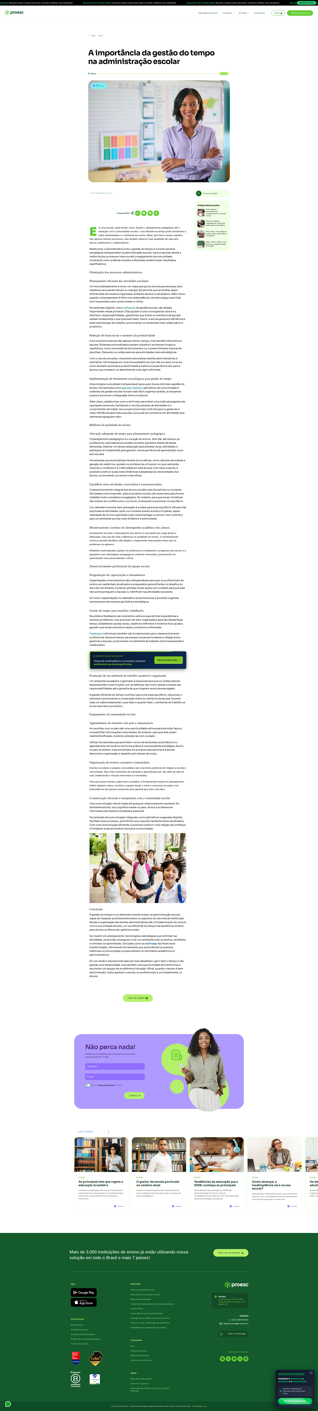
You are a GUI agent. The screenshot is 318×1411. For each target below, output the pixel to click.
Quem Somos (77, 1325)
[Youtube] (234, 1358)
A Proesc (243, 13)
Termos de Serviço (79, 1344)
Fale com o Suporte (139, 1383)
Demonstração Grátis (168, 660)
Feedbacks (95, 633)
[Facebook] (222, 1358)
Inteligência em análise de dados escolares (150, 1318)
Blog (132, 1346)
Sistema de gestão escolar (142, 1290)
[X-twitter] (240, 1358)
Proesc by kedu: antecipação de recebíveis (149, 1323)
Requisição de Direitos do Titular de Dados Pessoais (150, 1389)
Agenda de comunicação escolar (145, 1294)
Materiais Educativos (139, 1355)
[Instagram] (228, 1358)
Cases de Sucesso (138, 1351)
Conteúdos (259, 13)
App (73, 1284)
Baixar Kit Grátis (306, 3)
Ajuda (133, 1373)
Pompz (204, 1406)
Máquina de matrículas (140, 1299)
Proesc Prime (136, 1309)
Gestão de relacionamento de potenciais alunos (152, 1304)
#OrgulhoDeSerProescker (83, 1334)
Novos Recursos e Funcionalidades (146, 1313)
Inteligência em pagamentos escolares (148, 1327)
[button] (300, 13)
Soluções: (135, 1284)
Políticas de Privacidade (106, 1085)
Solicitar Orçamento (296, 1401)
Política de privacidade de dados (85, 1339)
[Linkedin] (245, 1358)
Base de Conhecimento (141, 1379)
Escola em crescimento (141, 1360)
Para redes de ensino (208, 13)
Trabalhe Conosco (79, 1330)
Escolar (223, 74)
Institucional (77, 1319)
